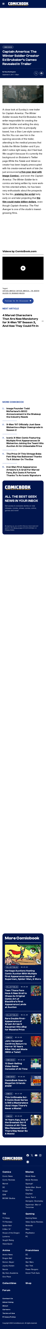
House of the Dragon (11, 1233)
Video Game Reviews (34, 1222)
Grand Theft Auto (33, 1273)
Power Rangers (32, 1269)
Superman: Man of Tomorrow (33, 1205)
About (5, 1306)
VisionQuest (7, 1244)
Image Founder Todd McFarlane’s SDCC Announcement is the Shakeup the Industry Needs (23, 412)
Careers (6, 1310)
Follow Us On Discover (17, 300)
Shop (28, 1283)
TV (4, 1213)
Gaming (30, 1213)
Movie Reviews (32, 1180)
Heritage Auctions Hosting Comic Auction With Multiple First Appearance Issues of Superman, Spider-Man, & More (23, 974)
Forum (6, 1290)
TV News (6, 1218)
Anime (6, 1250)
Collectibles (12, 967)
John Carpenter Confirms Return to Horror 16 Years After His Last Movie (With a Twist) (16, 1046)
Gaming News (31, 1218)
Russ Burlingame (10, 72)
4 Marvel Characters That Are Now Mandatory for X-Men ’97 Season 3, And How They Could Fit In (20, 320)
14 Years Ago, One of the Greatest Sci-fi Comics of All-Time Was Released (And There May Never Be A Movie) (16, 1126)
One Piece (6, 1276)
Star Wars (30, 1262)
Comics (9, 1037)
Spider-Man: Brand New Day (33, 1188)
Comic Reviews (8, 1180)
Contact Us (7, 1299)
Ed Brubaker (14, 293)
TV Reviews (7, 1222)
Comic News (7, 1176)
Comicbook (8, 47)
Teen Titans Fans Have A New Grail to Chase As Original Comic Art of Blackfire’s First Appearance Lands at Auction (16, 999)
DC (3, 1187)
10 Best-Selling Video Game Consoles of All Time (16, 1066)
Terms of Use (17, 528)
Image (5, 1191)
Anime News (7, 1254)
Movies (22, 293)
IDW (4, 1194)
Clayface (29, 1193)
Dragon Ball (7, 1258)
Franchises (32, 1250)
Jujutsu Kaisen (8, 1265)
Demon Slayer (8, 1262)
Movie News (30, 1176)
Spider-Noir (7, 1225)
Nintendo (29, 1225)
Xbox (28, 1229)
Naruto (5, 1269)
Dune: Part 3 (31, 1197)
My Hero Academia (10, 1273)
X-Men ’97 (6, 1229)
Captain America (8, 291)
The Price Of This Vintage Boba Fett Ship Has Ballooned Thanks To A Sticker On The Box (24, 456)
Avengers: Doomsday (34, 1201)
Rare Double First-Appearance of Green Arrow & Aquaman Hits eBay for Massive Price (16, 1024)
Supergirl (29, 1183)
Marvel (5, 1183)
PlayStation (30, 1233)
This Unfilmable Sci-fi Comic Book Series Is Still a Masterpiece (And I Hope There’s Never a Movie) (16, 1103)
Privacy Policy (9, 530)
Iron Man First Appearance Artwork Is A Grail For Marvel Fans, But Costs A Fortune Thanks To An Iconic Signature (23, 471)
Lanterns (6, 1236)
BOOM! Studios (8, 1198)
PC (27, 1236)
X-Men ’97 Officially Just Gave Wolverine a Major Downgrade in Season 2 (24, 427)
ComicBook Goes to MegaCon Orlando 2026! (15, 1083)
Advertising (7, 1302)
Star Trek (29, 1265)
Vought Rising (8, 1240)
